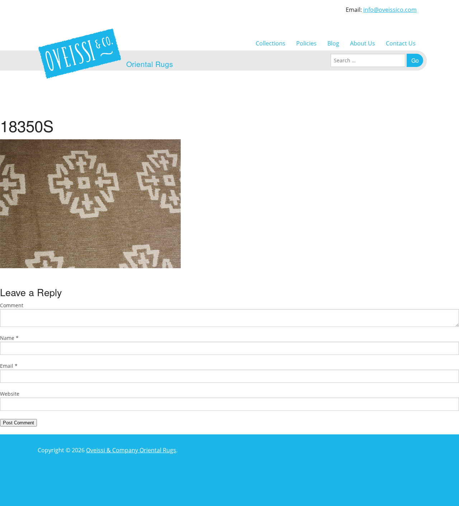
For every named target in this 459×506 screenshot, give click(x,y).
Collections (270, 43)
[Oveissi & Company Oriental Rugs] (79, 53)
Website (9, 393)
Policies (306, 43)
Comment (11, 305)
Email (9, 365)
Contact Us (401, 43)
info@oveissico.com (390, 10)
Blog (333, 43)
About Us (362, 43)
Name (9, 337)
